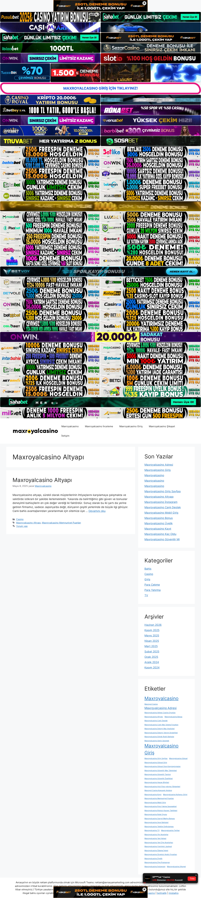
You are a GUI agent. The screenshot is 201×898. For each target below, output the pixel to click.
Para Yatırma (152, 590)
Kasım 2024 (152, 667)
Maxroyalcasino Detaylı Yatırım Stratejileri (161, 733)
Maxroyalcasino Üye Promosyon (157, 862)
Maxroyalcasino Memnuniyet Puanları (61, 522)
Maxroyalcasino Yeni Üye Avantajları (158, 843)
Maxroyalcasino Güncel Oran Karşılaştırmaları (162, 766)
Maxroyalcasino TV (152, 830)
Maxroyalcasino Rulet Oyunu (155, 814)
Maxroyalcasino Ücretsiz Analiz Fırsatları (160, 854)
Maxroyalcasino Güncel (178, 758)
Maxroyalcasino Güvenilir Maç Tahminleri (160, 771)
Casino (20, 519)
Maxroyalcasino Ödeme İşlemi (156, 851)
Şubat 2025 (151, 651)
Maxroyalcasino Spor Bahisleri (156, 822)
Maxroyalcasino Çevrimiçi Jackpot (158, 846)
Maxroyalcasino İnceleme (99, 426)
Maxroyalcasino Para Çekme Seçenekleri (160, 806)
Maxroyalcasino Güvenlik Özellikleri (158, 779)
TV (146, 595)
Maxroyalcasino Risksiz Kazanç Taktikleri (160, 811)
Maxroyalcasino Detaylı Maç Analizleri (159, 729)
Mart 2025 (151, 646)
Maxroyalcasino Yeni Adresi (155, 838)
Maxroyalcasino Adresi (158, 464)
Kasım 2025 (151, 630)
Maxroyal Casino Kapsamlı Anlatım (158, 790)
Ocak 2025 (151, 656)
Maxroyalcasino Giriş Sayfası (162, 491)
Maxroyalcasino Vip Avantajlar (156, 835)
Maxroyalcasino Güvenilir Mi (162, 539)
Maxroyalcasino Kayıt (157, 528)
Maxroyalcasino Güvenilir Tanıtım (157, 774)
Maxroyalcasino (70, 426)
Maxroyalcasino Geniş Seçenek (156, 741)
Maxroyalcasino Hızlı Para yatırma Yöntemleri (162, 787)
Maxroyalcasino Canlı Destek (162, 507)
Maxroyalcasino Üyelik (158, 523)
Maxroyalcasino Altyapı (42, 480)
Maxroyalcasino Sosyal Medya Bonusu (159, 819)
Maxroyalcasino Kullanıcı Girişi (175, 795)
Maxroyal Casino (151, 704)
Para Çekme (152, 584)
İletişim (65, 435)
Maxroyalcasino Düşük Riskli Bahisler (159, 737)
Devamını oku (97, 511)
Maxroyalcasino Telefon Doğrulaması (159, 827)
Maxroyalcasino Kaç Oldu (160, 534)
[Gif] (100, 206)
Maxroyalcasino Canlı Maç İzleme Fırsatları (161, 725)
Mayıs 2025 (151, 635)
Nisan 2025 (151, 640)
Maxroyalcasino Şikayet (162, 426)
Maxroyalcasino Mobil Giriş (161, 512)
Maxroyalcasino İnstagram (160, 502)
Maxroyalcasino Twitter (170, 830)
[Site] (50, 151)
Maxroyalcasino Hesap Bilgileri (156, 782)
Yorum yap (22, 526)
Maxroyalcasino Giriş (131, 426)
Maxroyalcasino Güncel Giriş (155, 763)
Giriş (147, 579)
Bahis (147, 568)
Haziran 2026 (153, 624)
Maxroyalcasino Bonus (158, 518)
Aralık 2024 (151, 662)
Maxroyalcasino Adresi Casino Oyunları (160, 713)
